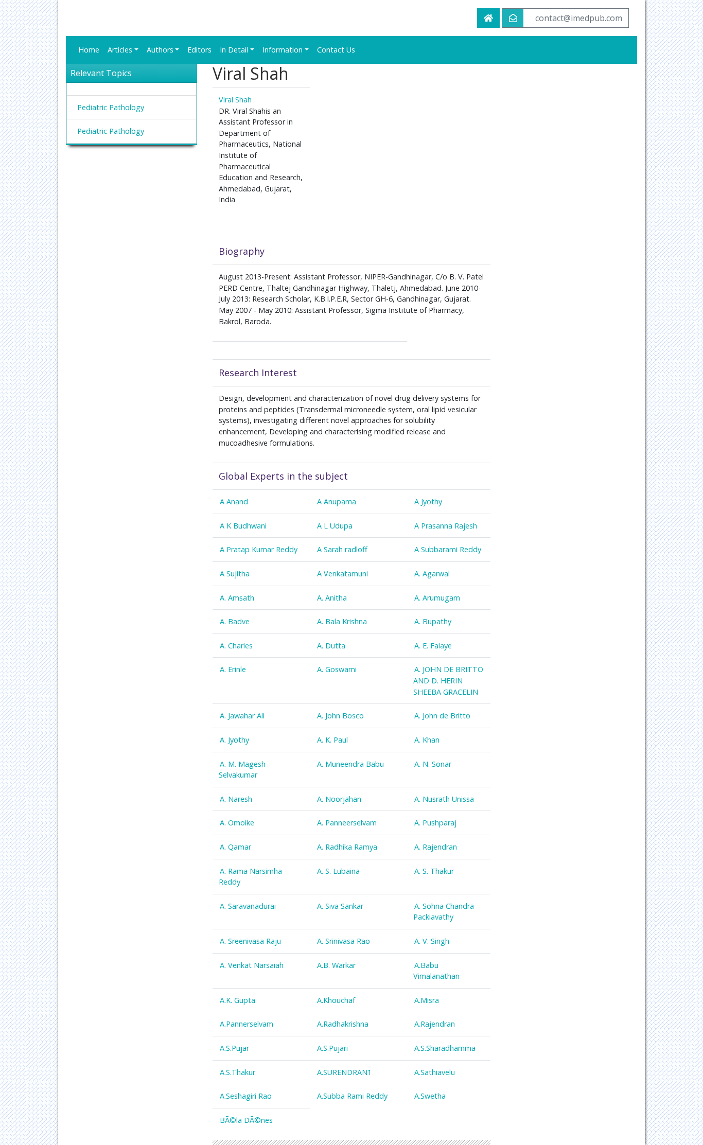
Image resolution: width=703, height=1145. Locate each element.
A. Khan (427, 740)
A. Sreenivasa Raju (250, 941)
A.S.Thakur (237, 1072)
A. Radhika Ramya (347, 847)
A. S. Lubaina (338, 871)
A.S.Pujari (332, 1048)
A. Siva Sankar (340, 906)
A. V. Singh (431, 941)
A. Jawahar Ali (242, 715)
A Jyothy (428, 501)
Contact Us (336, 50)
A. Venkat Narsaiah (252, 965)
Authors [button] (160, 50)
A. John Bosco (340, 715)
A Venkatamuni (342, 573)
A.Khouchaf (336, 1000)
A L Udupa (335, 526)
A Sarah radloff (342, 549)
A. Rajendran (435, 847)
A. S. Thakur (434, 871)
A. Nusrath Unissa (444, 799)
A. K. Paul (332, 740)
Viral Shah (235, 99)
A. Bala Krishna (342, 621)
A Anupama (336, 501)
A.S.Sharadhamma (445, 1048)
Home (88, 50)
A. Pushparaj (435, 822)
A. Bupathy (432, 621)
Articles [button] (120, 50)
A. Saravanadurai (248, 906)
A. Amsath (237, 598)
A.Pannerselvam (246, 1024)
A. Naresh (236, 799)
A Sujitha (235, 573)
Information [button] (282, 50)
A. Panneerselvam (347, 822)
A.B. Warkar (336, 965)
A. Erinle (233, 669)
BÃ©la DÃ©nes (246, 1120)
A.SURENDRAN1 (344, 1072)
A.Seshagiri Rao (246, 1096)
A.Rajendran (434, 1024)
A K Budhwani (243, 526)
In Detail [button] (234, 50)
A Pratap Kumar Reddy (258, 549)
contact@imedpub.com (578, 18)
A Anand (234, 501)
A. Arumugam (437, 598)
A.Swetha (430, 1096)
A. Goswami (337, 669)
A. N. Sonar (432, 764)
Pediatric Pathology (110, 107)
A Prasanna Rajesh (445, 526)
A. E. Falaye (433, 645)
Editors (199, 50)
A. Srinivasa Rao (343, 941)
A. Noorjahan (339, 799)
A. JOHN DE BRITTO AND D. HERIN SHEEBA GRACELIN (448, 680)
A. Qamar (235, 847)
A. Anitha (332, 598)
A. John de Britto (442, 715)
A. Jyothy (234, 740)
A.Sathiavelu (434, 1072)
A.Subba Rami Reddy (352, 1096)
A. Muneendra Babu (350, 764)
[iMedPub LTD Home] (488, 18)
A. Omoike (237, 822)
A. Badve (235, 621)
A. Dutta (331, 645)
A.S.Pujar (234, 1048)
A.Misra (426, 1000)
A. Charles (236, 645)
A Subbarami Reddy (447, 549)
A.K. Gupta (237, 1000)
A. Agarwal (432, 573)
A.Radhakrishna (342, 1024)
